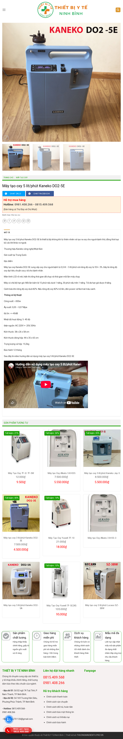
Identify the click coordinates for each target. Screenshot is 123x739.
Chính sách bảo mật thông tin (60, 712)
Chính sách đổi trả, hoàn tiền (59, 707)
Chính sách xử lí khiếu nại (58, 717)
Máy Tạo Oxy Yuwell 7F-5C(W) (61, 605)
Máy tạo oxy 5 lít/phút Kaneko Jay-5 (102, 473)
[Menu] (4, 9)
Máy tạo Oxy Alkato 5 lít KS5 (61, 473)
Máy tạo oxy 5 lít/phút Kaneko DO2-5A (21, 607)
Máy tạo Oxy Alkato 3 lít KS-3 (102, 538)
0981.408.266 (24, 204)
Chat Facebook (41, 193)
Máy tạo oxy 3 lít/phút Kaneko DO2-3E (21, 539)
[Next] (114, 82)
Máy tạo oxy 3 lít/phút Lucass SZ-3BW (102, 607)
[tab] (7, 233)
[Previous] (8, 82)
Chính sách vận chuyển (57, 702)
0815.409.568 (44, 204)
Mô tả (7, 232)
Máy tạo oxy (22, 178)
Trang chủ (8, 178)
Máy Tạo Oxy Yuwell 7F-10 (61, 538)
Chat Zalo (15, 193)
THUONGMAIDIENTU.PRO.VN (90, 735)
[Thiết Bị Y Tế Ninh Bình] (62, 10)
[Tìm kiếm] (118, 10)
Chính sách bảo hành (56, 722)
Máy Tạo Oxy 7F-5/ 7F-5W (21, 473)
